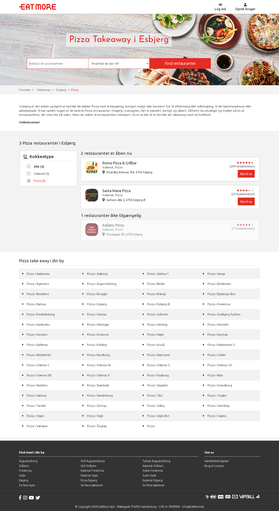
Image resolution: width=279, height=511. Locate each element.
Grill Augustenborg (93, 461)
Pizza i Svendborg (220, 385)
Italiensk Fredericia (92, 470)
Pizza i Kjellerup (37, 344)
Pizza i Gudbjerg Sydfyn (224, 314)
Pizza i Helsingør (98, 324)
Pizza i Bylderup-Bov (222, 293)
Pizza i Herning (157, 324)
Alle (39, 166)
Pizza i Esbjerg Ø (158, 304)
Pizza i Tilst (155, 395)
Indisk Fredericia (153, 470)
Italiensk (41, 173)
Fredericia (25, 470)
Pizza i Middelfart (39, 354)
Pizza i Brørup (156, 293)
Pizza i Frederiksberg (41, 314)
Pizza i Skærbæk (98, 385)
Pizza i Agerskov (38, 283)
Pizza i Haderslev (38, 324)
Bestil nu (246, 173)
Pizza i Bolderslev (219, 283)
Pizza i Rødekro (37, 385)
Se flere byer (27, 485)
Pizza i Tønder (36, 405)
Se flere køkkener (92, 485)
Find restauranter (180, 63)
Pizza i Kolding (97, 344)
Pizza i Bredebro (38, 293)
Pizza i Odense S (158, 365)
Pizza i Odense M (99, 365)
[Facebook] (20, 497)
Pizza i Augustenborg (101, 283)
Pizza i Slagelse (157, 385)
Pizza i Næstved (158, 354)
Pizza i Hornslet (218, 324)
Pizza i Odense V (98, 375)
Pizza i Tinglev (217, 395)
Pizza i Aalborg (97, 273)
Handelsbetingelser (216, 461)
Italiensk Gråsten (153, 466)
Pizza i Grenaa (96, 314)
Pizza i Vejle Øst (158, 415)
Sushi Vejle (149, 475)
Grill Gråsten (88, 466)
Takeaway (43, 89)
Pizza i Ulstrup (97, 405)
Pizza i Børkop (36, 304)
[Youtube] (31, 497)
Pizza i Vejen (35, 415)
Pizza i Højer (155, 334)
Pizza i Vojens (217, 415)
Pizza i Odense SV (220, 365)
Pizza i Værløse (37, 426)
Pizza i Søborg (36, 395)
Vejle (22, 475)
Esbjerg (60, 89)
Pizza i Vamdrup (219, 405)
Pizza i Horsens (37, 334)
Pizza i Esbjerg (97, 304)
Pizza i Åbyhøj (96, 426)
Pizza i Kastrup (218, 334)
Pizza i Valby (156, 405)
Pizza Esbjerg (89, 480)
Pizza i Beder (156, 283)
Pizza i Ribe (215, 375)
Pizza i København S (221, 344)
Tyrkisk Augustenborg (156, 461)
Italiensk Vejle (89, 475)
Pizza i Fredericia (219, 304)
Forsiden (25, 89)
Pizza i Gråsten (157, 314)
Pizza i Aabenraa (38, 273)
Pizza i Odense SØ (39, 375)
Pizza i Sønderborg (100, 395)
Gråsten (24, 466)
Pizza (39, 181)
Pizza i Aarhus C (158, 273)
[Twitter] (38, 497)
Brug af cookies (214, 466)
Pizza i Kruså (155, 344)
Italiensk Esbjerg (153, 480)
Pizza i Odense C (38, 365)
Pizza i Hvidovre (98, 334)
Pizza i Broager (97, 293)
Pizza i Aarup (216, 273)
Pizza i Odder (217, 354)
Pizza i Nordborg (98, 354)
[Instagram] (25, 497)
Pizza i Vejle (95, 415)
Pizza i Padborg (158, 375)
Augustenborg (28, 461)
